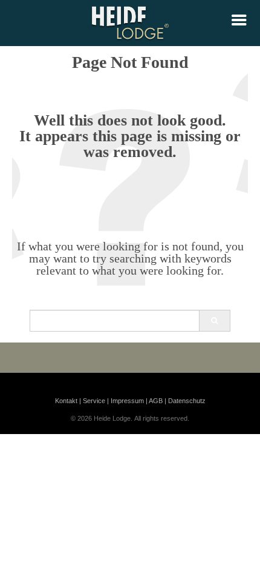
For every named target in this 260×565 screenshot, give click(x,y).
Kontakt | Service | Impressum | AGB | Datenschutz (130, 400)
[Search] (214, 321)
